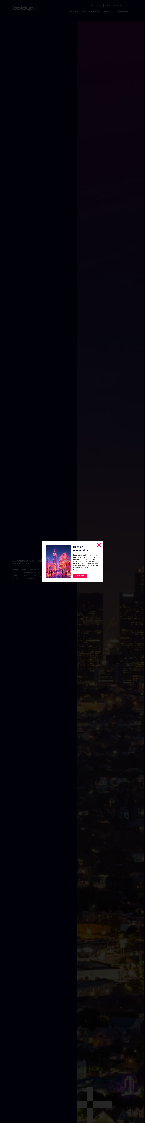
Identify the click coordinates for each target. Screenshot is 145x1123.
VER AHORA (80, 576)
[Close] (99, 545)
